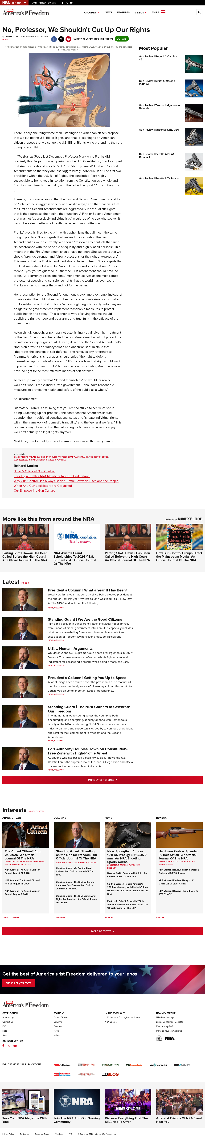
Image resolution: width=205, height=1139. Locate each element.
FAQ (4, 1026)
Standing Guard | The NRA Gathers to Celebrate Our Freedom (89, 709)
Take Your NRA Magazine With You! (24, 1120)
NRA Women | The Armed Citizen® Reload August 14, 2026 (22, 882)
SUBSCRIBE (18, 983)
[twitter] (61, 37)
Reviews (161, 818)
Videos (139, 12)
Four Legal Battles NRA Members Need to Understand (52, 476)
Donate (52, 2)
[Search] (199, 12)
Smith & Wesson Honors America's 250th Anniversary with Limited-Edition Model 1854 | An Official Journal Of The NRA (127, 889)
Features (123, 12)
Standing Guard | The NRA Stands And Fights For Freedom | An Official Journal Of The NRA (76, 899)
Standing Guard (64, 862)
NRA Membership (165, 1017)
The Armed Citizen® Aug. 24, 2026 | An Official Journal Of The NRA (23, 855)
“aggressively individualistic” (29, 459)
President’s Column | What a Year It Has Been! (87, 590)
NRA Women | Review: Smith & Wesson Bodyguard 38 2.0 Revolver (179, 871)
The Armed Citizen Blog (32, 861)
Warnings (59, 1134)
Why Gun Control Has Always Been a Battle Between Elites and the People (66, 480)
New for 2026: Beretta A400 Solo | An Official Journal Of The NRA (127, 875)
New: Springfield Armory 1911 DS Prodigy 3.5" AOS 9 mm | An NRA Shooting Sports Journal (127, 856)
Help (4, 1030)
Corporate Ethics (42, 1134)
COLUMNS (93, 862)
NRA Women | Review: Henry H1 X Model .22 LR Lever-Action (176, 882)
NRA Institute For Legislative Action (122, 1017)
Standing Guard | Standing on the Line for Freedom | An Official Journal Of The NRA (76, 855)
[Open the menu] (163, 12)
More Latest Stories (115, 780)
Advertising (8, 1017)
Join (34, 2)
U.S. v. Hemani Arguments (70, 648)
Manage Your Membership (169, 1030)
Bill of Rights (21, 457)
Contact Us (7, 1021)
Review (169, 864)
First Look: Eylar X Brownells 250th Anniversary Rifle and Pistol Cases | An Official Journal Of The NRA (127, 904)
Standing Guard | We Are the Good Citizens (85, 619)
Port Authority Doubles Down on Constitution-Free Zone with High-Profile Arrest (87, 751)
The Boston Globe (98, 457)
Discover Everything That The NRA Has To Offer (126, 1120)
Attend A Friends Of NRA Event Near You (179, 1120)
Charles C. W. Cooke (55, 459)
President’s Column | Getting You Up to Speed (87, 677)
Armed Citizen (11, 818)
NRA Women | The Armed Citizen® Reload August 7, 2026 (22, 892)
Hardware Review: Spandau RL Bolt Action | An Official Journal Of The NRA (179, 855)
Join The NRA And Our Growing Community (77, 1120)
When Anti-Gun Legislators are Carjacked (43, 485)
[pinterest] (68, 37)
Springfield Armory (117, 865)
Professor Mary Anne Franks (73, 457)
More (24, 583)
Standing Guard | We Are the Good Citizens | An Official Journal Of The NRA (74, 871)
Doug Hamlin (80, 862)
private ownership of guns (43, 457)
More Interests (36, 811)
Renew (42, 2)
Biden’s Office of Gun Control (34, 471)
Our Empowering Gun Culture (34, 490)
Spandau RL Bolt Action (171, 861)
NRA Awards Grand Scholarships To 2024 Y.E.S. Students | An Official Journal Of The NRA (75, 558)
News (108, 12)
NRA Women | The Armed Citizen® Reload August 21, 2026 (22, 871)
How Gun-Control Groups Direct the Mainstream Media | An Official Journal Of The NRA (179, 556)
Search (5, 1035)
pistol (132, 865)
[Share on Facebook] (53, 37)
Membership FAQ (164, 1026)
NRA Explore (111, 1021)
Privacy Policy (8, 1134)
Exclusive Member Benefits (169, 1021)
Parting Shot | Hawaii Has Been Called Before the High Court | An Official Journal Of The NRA (25, 556)
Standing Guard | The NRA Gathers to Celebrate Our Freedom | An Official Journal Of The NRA (75, 885)
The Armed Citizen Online (18, 864)
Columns (90, 12)
